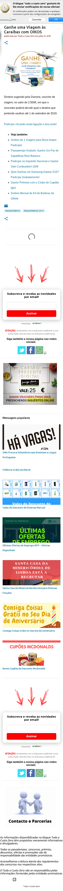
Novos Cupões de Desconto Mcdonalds (24, 668)
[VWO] (12, 20)
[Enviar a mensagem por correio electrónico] (6, 207)
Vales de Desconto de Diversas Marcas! (24, 507)
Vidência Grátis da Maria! (17, 469)
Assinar (31, 313)
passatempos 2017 (34, 211)
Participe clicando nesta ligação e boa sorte (30, 124)
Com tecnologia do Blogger (33, 879)
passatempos (12, 211)
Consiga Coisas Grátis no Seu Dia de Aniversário (29, 630)
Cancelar (36, 19)
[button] (6, 43)
